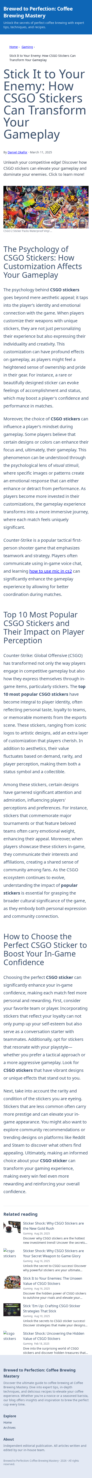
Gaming (27, 47)
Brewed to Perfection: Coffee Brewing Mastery (38, 12)
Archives (9, 1428)
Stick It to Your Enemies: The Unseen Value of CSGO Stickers (52, 1281)
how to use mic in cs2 (50, 571)
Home (13, 47)
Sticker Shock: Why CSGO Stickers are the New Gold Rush (53, 1226)
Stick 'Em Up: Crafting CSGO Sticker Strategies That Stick (51, 1308)
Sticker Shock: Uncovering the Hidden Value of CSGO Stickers (53, 1336)
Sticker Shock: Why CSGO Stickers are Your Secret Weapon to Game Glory (53, 1253)
